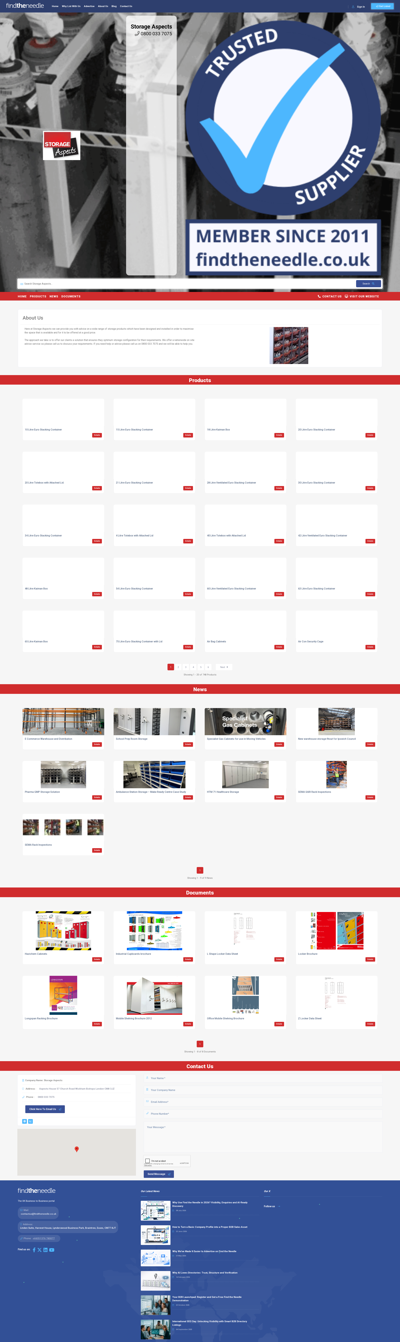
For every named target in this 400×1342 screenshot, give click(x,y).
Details (97, 435)
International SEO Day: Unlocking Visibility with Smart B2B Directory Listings (209, 1323)
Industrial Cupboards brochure (133, 953)
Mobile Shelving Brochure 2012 (134, 1018)
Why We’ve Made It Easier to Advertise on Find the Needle (204, 1251)
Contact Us (126, 6)
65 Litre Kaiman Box (36, 641)
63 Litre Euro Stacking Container (316, 588)
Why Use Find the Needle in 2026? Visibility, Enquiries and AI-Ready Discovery (210, 1204)
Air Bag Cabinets (216, 641)
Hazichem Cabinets (36, 953)
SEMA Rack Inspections (38, 844)
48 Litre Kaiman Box (36, 588)
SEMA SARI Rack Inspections (314, 791)
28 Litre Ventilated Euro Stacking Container (231, 482)
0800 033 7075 (156, 33)
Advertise (89, 6)
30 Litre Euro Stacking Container (316, 482)
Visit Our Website (363, 296)
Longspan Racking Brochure (41, 1018)
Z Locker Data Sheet (310, 1018)
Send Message (156, 1174)
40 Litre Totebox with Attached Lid (226, 535)
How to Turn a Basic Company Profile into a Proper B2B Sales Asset (209, 1227)
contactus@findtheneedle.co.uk (38, 1213)
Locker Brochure (307, 953)
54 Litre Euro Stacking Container (134, 588)
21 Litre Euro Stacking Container (134, 482)
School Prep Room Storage (131, 738)
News (54, 296)
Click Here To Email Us (42, 1109)
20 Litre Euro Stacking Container (316, 429)
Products (38, 296)
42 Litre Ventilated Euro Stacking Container (322, 535)
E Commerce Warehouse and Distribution (48, 738)
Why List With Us (71, 6)
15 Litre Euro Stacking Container (134, 429)
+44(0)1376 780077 (44, 1238)
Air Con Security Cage (310, 641)
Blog (114, 6)
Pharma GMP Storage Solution (42, 791)
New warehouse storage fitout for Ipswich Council (327, 738)
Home (55, 6)
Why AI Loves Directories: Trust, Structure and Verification (205, 1272)
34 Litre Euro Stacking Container (43, 535)
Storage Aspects (151, 26)
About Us (103, 6)
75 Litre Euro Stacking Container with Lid (139, 641)
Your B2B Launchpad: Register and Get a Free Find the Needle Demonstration (207, 1299)
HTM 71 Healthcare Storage (223, 791)
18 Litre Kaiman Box (218, 429)
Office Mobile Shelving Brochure (225, 1018)
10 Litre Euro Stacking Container (43, 429)
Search (366, 283)
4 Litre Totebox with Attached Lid (134, 535)
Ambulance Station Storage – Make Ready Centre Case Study (151, 791)
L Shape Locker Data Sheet (222, 953)
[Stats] (30, 1121)
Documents (71, 296)
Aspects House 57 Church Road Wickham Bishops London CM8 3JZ (77, 1088)
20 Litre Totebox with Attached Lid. (44, 482)
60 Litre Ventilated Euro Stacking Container (231, 588)
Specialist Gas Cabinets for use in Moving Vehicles (236, 738)
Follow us (270, 1206)
